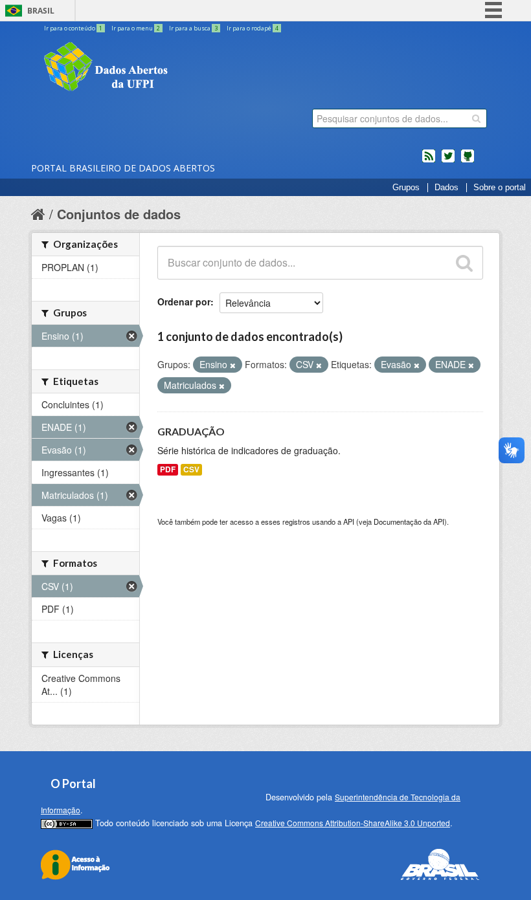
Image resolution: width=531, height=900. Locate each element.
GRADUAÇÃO (191, 431)
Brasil (40, 10)
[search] (476, 118)
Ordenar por (183, 301)
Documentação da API (409, 521)
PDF (167, 469)
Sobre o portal (499, 187)
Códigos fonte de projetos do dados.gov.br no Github (467, 161)
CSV (191, 469)
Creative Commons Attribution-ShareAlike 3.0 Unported (352, 822)
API (348, 521)
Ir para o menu (135, 28)
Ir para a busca (193, 28)
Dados (446, 187)
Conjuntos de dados (119, 213)
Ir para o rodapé (252, 28)
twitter (448, 161)
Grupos (406, 187)
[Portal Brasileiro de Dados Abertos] (183, 68)
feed (428, 161)
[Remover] (233, 365)
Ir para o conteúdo (73, 28)
